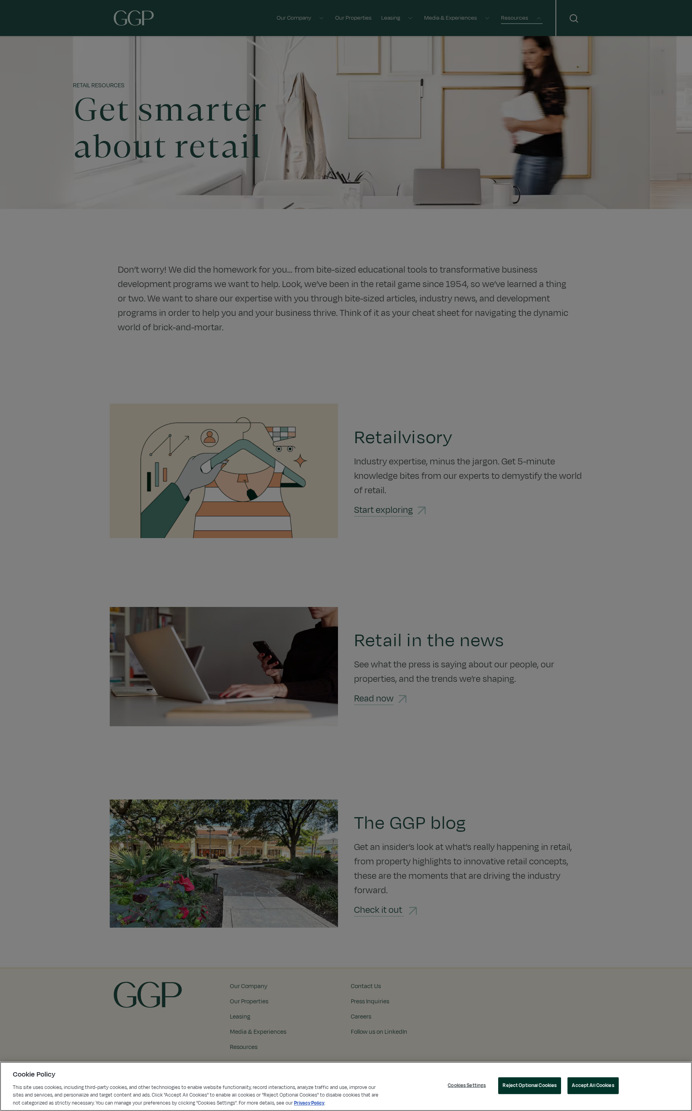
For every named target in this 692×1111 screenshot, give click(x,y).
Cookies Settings (467, 1085)
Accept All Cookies (593, 1085)
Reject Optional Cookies (530, 1085)
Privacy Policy (309, 1102)
